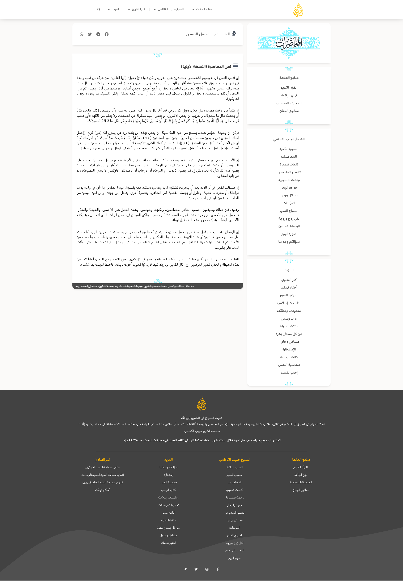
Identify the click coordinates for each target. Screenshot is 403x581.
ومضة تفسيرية (235, 497)
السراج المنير (234, 535)
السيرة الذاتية (235, 467)
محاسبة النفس (168, 482)
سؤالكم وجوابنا (169, 467)
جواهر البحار (234, 505)
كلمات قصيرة (234, 490)
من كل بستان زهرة (168, 528)
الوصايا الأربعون (234, 550)
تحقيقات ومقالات (168, 505)
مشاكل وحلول (168, 535)
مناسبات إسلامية (168, 497)
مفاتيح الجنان (300, 490)
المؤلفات (234, 528)
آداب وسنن (168, 512)
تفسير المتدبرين (235, 512)
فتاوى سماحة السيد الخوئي (102, 467)
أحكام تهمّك (102, 490)
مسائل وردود (235, 520)
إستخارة (168, 475)
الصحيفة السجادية (301, 482)
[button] (99, 9)
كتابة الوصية (168, 490)
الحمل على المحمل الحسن (208, 34)
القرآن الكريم (300, 467)
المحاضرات (235, 482)
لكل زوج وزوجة (234, 543)
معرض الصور (234, 475)
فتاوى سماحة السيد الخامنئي (102, 482)
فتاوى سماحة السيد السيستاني (102, 475)
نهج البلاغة (300, 475)
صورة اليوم (234, 558)
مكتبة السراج (168, 520)
